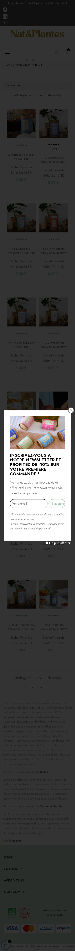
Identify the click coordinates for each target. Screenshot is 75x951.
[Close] (71, 410)
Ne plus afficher (59, 543)
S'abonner (58, 503)
